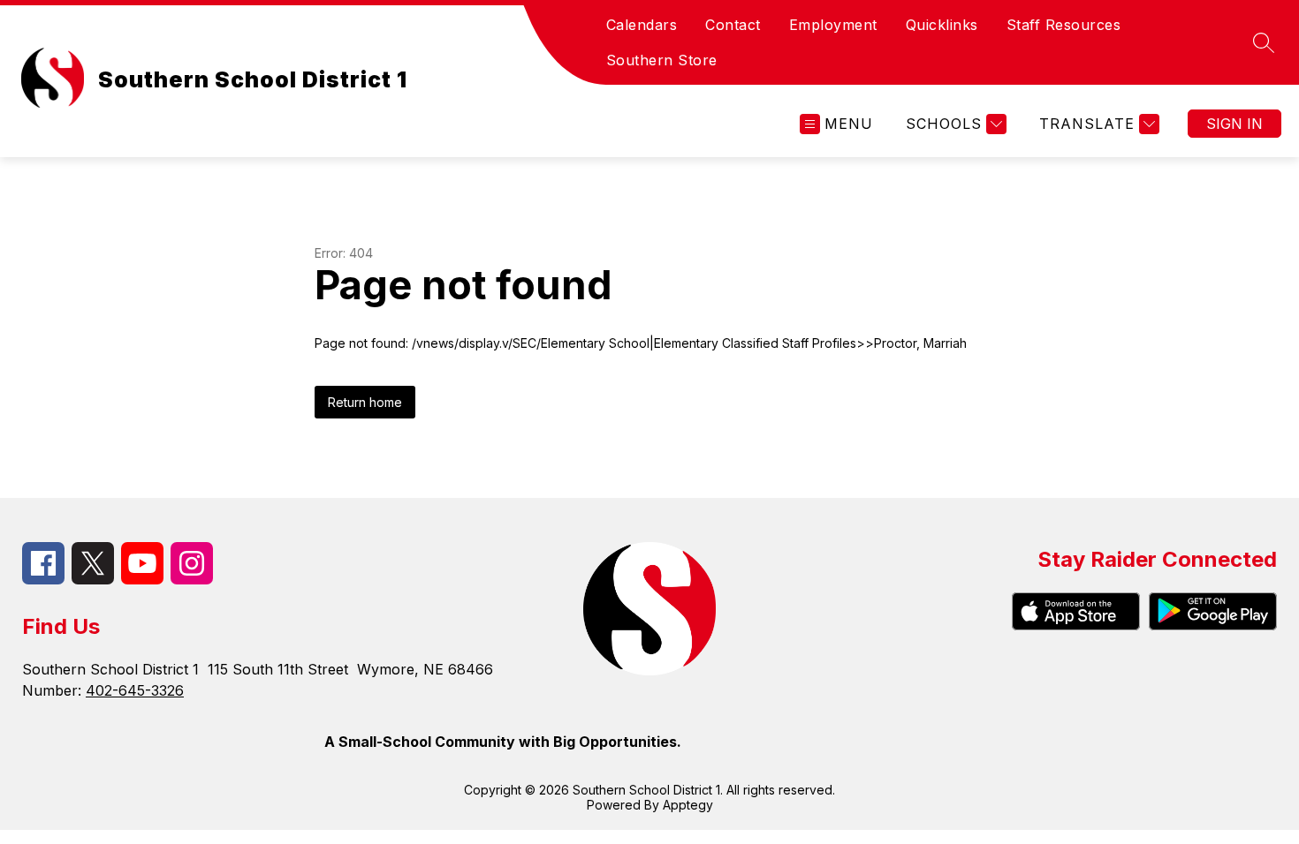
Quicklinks (942, 25)
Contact (733, 25)
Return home (365, 402)
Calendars (642, 25)
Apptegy (688, 804)
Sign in (1234, 123)
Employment (833, 25)
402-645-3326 (135, 690)
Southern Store (662, 60)
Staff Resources (1064, 25)
